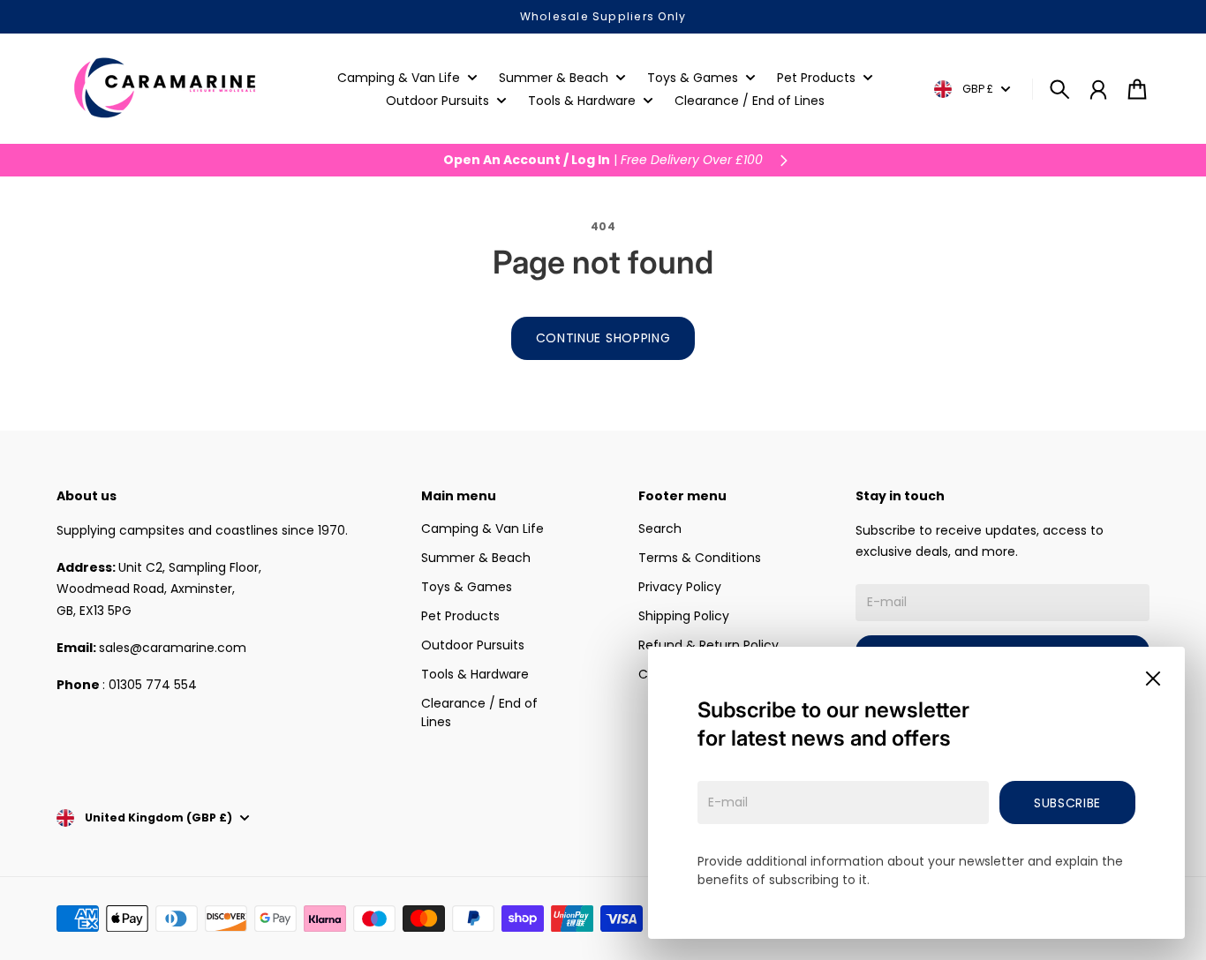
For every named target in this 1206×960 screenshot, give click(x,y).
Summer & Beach (476, 557)
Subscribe (1067, 803)
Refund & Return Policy (708, 645)
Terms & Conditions (699, 557)
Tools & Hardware (475, 674)
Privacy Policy (679, 587)
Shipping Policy (683, 616)
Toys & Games (466, 587)
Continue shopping (603, 338)
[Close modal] (1153, 678)
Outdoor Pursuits (472, 645)
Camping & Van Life (482, 528)
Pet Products (460, 616)
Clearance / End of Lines (479, 712)
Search (660, 528)
